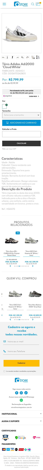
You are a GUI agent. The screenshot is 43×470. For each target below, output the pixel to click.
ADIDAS (19, 71)
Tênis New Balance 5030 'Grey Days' (31, 306)
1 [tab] (14, 266)
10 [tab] (28, 266)
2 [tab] (16, 266)
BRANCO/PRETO (4, 106)
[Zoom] (3, 57)
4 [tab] (19, 266)
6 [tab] (22, 266)
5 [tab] (20, 266)
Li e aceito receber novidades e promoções (21, 371)
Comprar (14, 123)
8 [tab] (25, 266)
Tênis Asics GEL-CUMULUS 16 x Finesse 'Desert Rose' (12, 253)
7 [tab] (23, 266)
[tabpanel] (12, 248)
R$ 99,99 (14, 83)
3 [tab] (17, 266)
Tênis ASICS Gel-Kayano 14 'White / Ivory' (31, 253)
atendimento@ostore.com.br (21, 407)
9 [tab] (26, 266)
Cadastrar (21, 363)
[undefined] (21, 33)
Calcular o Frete (9, 129)
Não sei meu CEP (9, 149)
